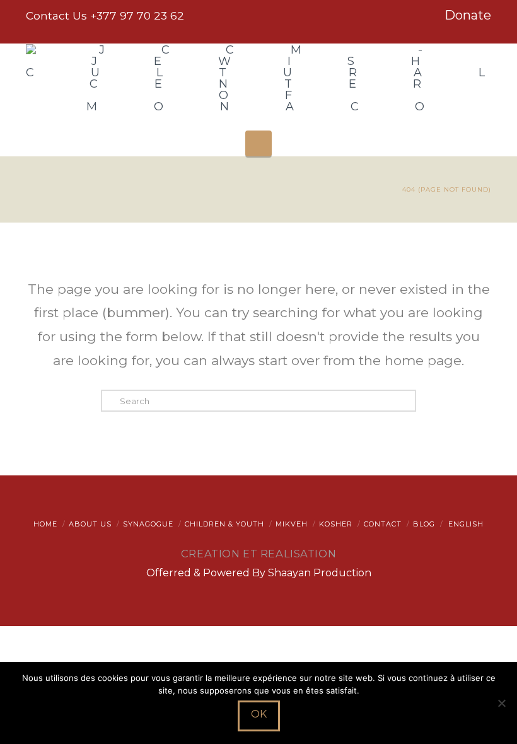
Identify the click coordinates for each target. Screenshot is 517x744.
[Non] (501, 703)
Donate (467, 15)
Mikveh (292, 524)
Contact (383, 524)
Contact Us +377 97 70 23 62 (105, 15)
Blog (424, 524)
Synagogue (148, 524)
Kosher (335, 524)
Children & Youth (224, 524)
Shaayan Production (319, 573)
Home (45, 524)
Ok (259, 714)
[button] (258, 143)
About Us (90, 524)
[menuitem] (465, 524)
